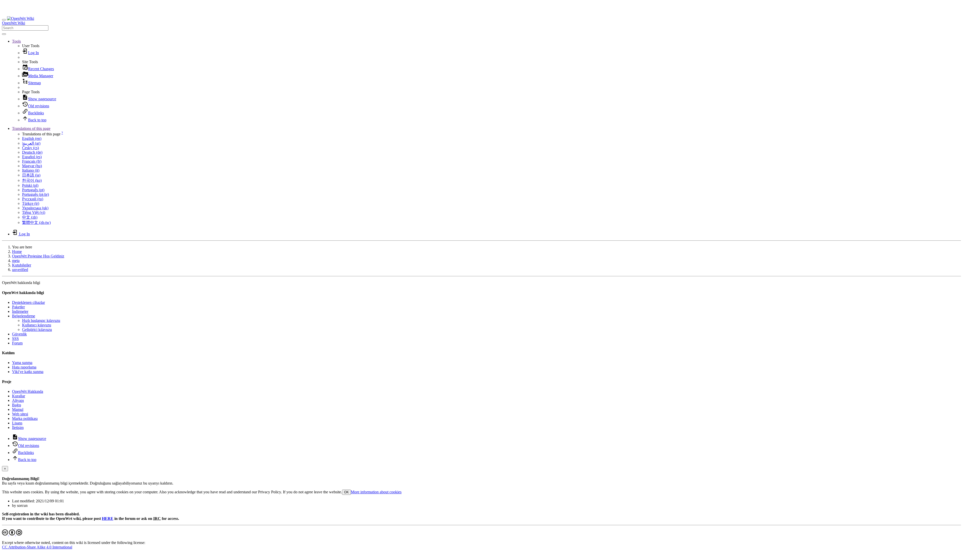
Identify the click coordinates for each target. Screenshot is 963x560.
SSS (15, 338)
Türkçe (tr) (30, 203)
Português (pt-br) (35, 194)
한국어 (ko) (32, 180)
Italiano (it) (30, 170)
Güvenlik (19, 334)
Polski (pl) (30, 185)
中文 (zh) (29, 217)
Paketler (18, 307)
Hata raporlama (24, 367)
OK (346, 492)
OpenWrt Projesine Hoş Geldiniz (38, 256)
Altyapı (18, 400)
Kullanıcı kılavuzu (36, 325)
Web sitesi (20, 414)
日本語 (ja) (31, 175)
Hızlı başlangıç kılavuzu (41, 320)
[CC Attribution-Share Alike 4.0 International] (12, 534)
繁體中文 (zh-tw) (36, 222)
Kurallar (18, 396)
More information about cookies (376, 492)
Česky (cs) (30, 148)
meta (16, 260)
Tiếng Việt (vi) (33, 212)
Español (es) (32, 157)
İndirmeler (20, 311)
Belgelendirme (23, 316)
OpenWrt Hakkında (27, 391)
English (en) (31, 138)
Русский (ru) (32, 199)
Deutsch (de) (32, 152)
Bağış (16, 405)
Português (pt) (33, 190)
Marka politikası (25, 418)
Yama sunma (22, 362)
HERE (107, 518)
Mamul (17, 409)
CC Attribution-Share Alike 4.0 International (37, 547)
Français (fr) (31, 161)
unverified (20, 269)
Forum (17, 343)
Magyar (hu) (32, 166)
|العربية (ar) (31, 143)
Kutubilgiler (21, 265)
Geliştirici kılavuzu (37, 329)
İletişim (18, 427)
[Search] (4, 34)
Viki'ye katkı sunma (27, 371)
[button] (16, 41)
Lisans (17, 423)
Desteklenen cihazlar (28, 302)
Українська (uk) (35, 208)
